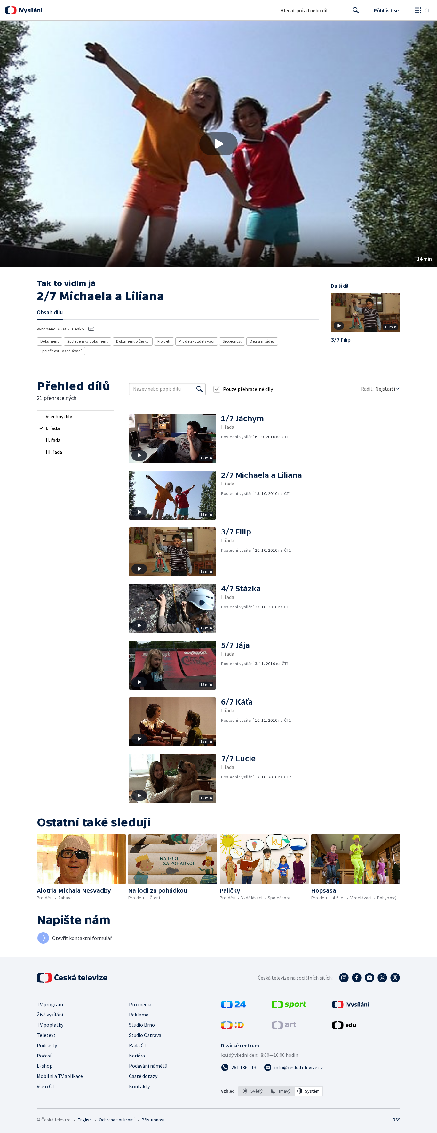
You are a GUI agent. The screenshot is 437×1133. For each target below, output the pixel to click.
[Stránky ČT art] (284, 1027)
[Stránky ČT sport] (289, 1006)
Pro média (140, 1004)
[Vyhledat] (199, 389)
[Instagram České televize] (344, 978)
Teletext (46, 1035)
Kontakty (139, 1086)
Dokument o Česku (132, 341)
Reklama (138, 1014)
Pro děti (164, 341)
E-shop (44, 1066)
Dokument (49, 341)
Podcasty (47, 1045)
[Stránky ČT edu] (344, 1027)
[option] (252, 1091)
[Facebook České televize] (357, 978)
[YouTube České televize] (369, 978)
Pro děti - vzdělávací (196, 341)
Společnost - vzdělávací (61, 350)
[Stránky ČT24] (233, 1006)
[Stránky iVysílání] (350, 1006)
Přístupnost (153, 1119)
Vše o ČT (46, 1086)
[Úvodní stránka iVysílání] (29, 10)
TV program (50, 1004)
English (84, 1119)
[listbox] (280, 1091)
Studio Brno (142, 1025)
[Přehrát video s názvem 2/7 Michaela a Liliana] (218, 143)
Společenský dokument (87, 341)
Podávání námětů (148, 1066)
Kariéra (137, 1055)
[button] (218, 144)
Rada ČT (138, 1045)
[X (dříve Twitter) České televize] (382, 978)
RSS (397, 1119)
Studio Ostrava (145, 1035)
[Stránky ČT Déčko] (232, 1027)
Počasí (44, 1055)
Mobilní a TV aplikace (60, 1076)
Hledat (356, 10)
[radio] (75, 416)
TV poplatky (50, 1025)
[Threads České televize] (395, 978)
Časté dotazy (143, 1076)
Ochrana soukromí (117, 1119)
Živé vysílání (50, 1014)
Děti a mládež (262, 341)
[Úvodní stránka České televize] (72, 978)
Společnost (232, 341)
